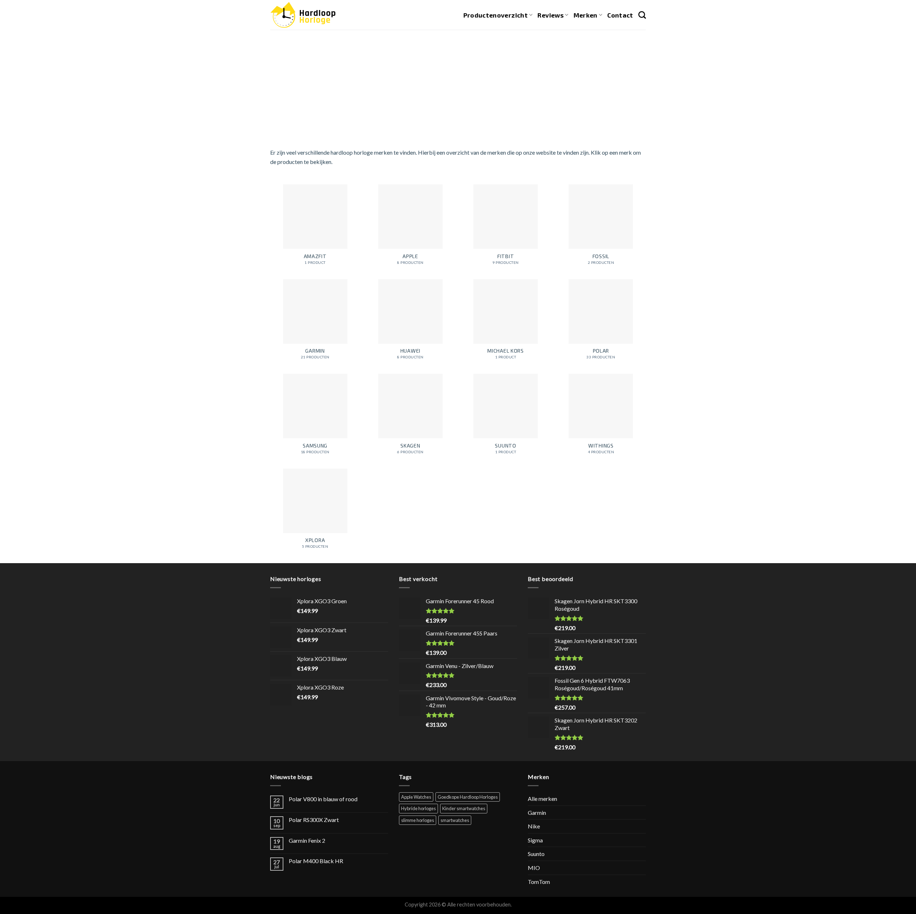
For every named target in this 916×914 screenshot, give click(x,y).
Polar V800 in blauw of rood (323, 798)
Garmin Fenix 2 (307, 840)
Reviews (550, 15)
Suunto (536, 853)
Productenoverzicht (495, 15)
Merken (586, 15)
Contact (620, 15)
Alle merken (542, 798)
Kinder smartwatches (463, 808)
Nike (534, 826)
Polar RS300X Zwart (314, 819)
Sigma (535, 840)
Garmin (537, 812)
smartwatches (454, 820)
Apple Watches (416, 797)
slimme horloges (417, 820)
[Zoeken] (642, 15)
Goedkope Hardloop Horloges (468, 797)
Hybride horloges (418, 808)
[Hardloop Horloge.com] (303, 14)
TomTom (539, 881)
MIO (534, 867)
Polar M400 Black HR (316, 860)
